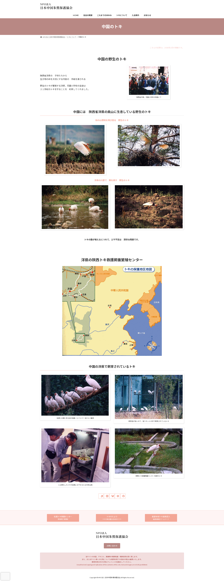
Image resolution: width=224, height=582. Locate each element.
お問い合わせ (112, 546)
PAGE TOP (216, 562)
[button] (63, 518)
